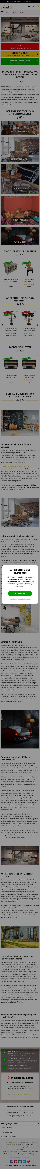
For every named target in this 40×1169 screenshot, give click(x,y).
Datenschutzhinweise (24, 599)
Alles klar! (21, 593)
